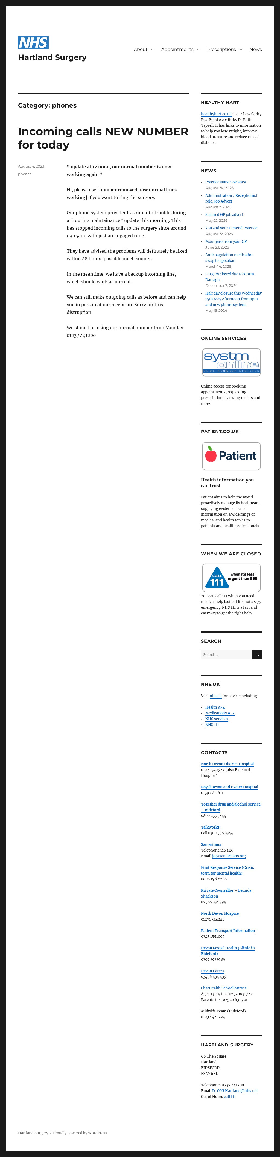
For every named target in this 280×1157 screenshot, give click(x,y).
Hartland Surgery (52, 57)
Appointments (177, 49)
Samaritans (211, 844)
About (141, 49)
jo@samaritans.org (229, 856)
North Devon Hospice (220, 913)
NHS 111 (212, 724)
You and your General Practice (231, 228)
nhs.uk (216, 696)
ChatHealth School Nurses (224, 988)
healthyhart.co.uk (216, 114)
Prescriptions (221, 49)
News (256, 49)
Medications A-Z (220, 713)
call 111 (230, 1096)
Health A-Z (215, 707)
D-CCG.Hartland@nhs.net (235, 1091)
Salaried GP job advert (224, 214)
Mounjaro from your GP (226, 241)
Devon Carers (212, 971)
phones (24, 174)
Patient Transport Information (228, 930)
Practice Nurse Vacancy (225, 182)
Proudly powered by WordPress (80, 1133)
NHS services (216, 719)
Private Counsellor (217, 890)
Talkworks (210, 827)
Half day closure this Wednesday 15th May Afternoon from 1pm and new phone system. (233, 299)
